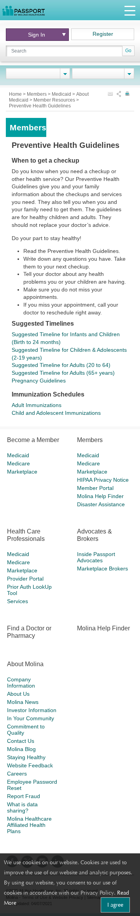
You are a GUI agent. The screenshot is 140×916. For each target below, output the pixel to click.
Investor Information (31, 710)
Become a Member (33, 440)
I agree (115, 904)
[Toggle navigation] (130, 10)
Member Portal (95, 488)
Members (37, 94)
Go (128, 50)
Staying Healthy (26, 757)
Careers (17, 773)
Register (103, 34)
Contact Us (20, 741)
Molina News (22, 702)
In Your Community (30, 718)
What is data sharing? (22, 807)
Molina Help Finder (100, 496)
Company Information (21, 682)
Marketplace (22, 472)
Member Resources (54, 100)
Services (17, 601)
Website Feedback (30, 765)
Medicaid (62, 94)
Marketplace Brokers (102, 568)
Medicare (18, 463)
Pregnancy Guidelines (39, 380)
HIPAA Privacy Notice (103, 480)
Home (16, 94)
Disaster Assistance (101, 504)
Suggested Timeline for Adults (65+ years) (63, 373)
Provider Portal (25, 579)
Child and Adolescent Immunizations (56, 413)
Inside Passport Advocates (96, 557)
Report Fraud (23, 796)
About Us (18, 694)
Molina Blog (21, 749)
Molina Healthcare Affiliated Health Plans (29, 825)
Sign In (36, 35)
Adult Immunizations (36, 405)
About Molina (25, 664)
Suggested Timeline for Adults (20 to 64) (61, 365)
